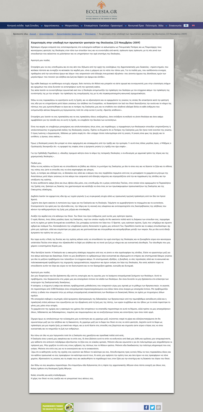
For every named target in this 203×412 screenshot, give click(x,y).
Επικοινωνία (175, 26)
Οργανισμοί (117, 26)
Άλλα (160, 26)
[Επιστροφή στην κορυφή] (199, 407)
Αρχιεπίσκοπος (51, 26)
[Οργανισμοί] (125, 26)
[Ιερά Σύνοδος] (41, 26)
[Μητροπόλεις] (81, 26)
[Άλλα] (166, 26)
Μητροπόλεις (72, 26)
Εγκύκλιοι (104, 26)
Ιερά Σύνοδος (32, 26)
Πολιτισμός (151, 26)
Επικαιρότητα (91, 26)
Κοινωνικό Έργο (136, 26)
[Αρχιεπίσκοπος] (62, 26)
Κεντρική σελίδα (15, 26)
